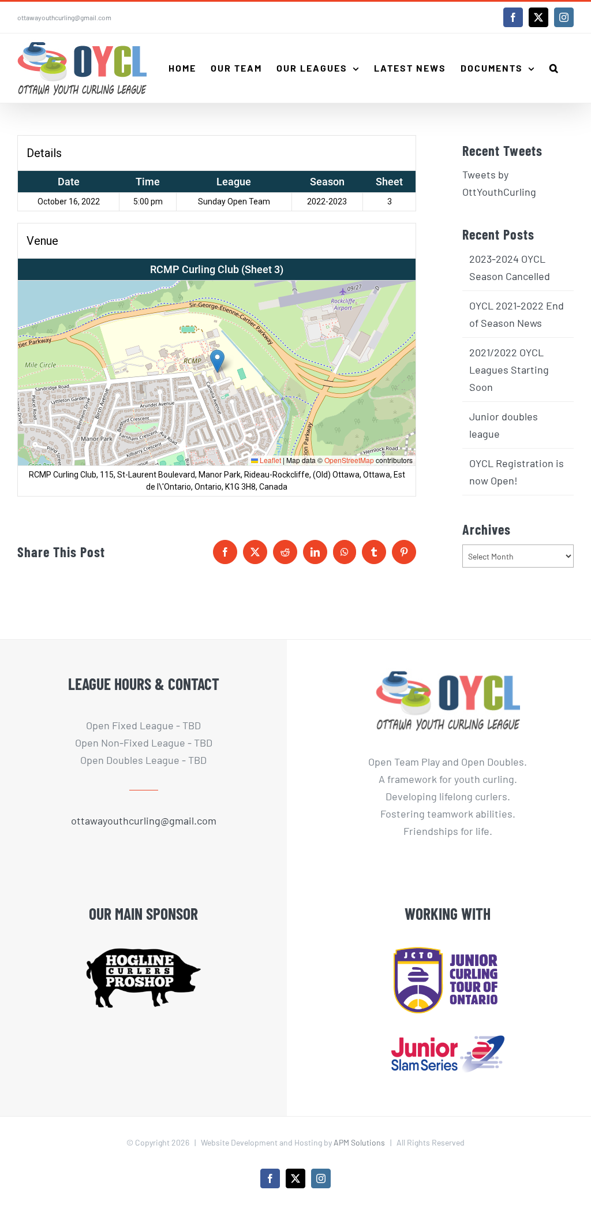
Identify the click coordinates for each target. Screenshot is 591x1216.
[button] (554, 68)
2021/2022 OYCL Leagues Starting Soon (509, 369)
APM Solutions (359, 1142)
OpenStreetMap (349, 460)
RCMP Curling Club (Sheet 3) (216, 269)
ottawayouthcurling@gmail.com (64, 17)
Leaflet (269, 460)
